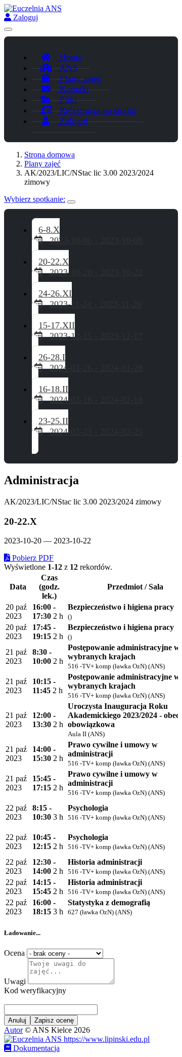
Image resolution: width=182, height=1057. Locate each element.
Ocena (14, 953)
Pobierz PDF (32, 558)
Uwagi (15, 981)
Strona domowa (49, 154)
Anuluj (17, 1020)
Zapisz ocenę (54, 1020)
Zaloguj (24, 17)
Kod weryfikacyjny (35, 990)
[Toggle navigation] (8, 29)
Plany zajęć (42, 163)
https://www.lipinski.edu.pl (106, 1039)
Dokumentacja (35, 1048)
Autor (13, 1030)
